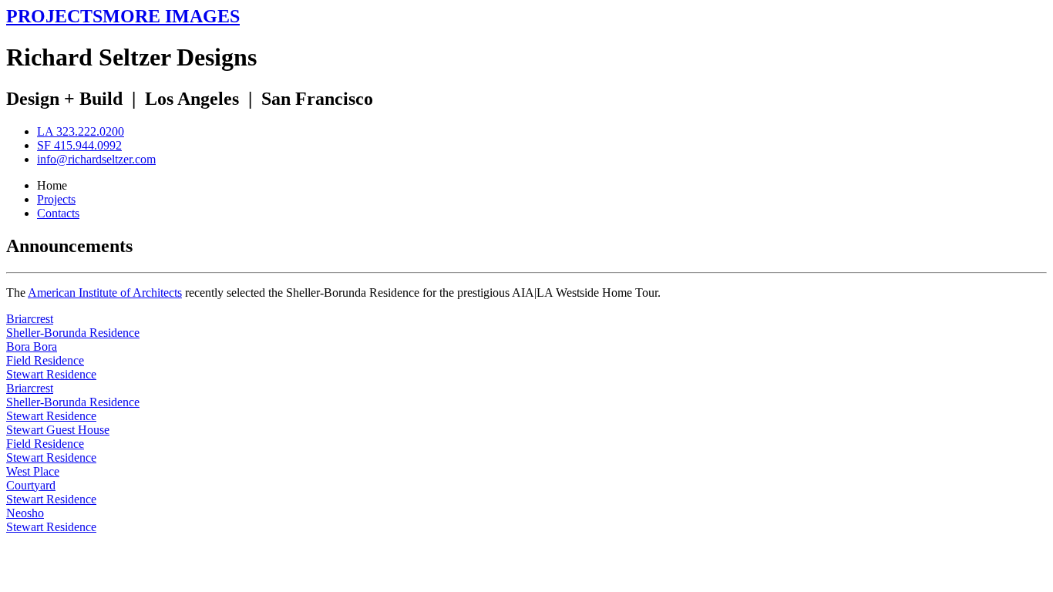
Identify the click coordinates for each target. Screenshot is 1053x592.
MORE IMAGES (171, 16)
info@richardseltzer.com (96, 159)
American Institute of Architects (105, 292)
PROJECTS (54, 16)
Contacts (58, 213)
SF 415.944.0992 (79, 145)
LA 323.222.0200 (80, 131)
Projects (56, 199)
